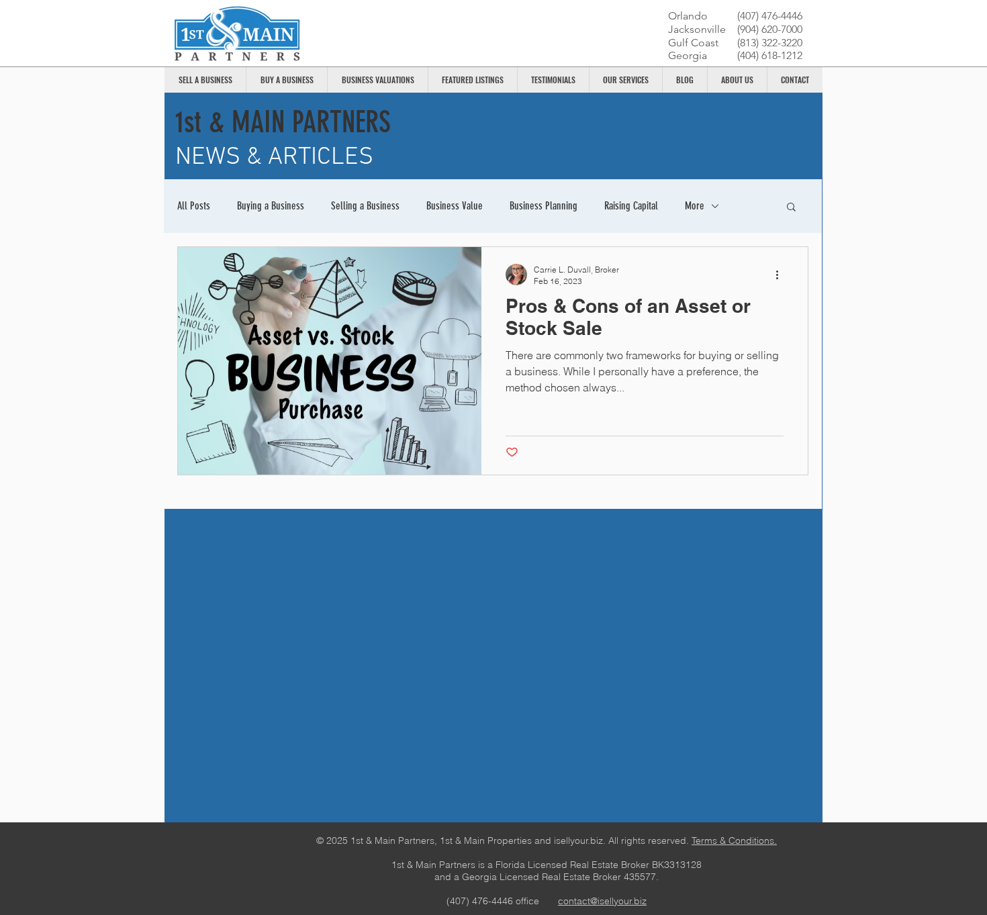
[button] (791, 208)
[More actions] (781, 275)
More (694, 205)
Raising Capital (631, 205)
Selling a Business (365, 205)
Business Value (454, 205)
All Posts (193, 205)
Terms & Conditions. (734, 840)
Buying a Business (270, 205)
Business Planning (543, 205)
